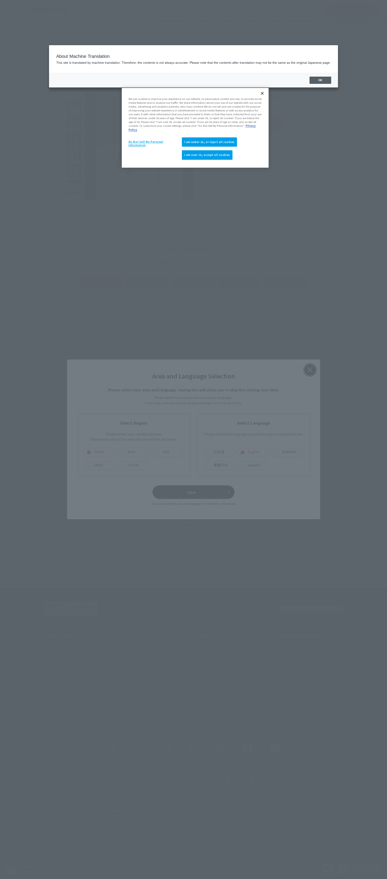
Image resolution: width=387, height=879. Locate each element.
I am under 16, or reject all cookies (209, 142)
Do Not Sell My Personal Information (146, 143)
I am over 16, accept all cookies (207, 155)
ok (320, 80)
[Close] (262, 93)
